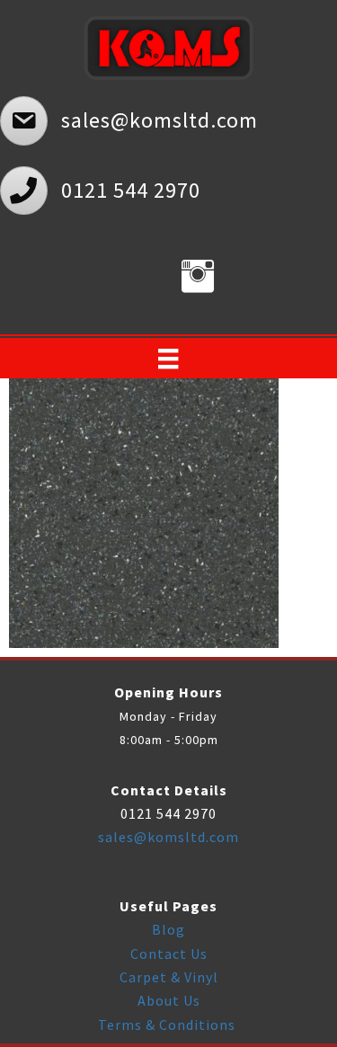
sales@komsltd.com (168, 837)
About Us (168, 1000)
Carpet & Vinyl (169, 977)
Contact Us (169, 954)
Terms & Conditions (168, 1025)
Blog (168, 929)
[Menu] (168, 358)
